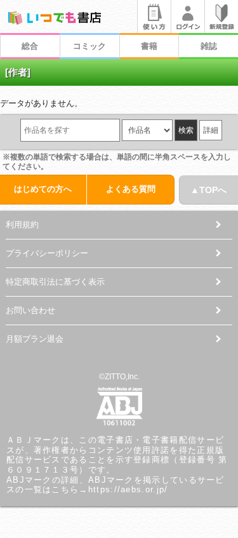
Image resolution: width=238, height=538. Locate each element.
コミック (89, 46)
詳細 (210, 130)
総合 (30, 46)
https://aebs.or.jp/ (128, 489)
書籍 (149, 46)
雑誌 (209, 46)
